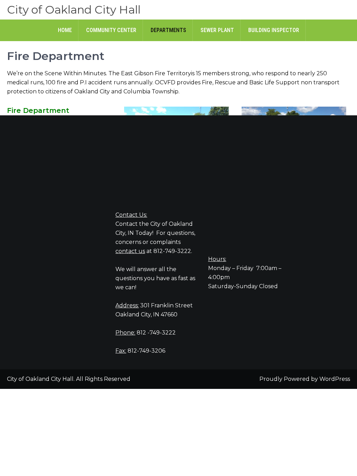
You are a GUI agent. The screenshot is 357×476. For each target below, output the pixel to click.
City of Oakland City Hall (73, 9)
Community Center (111, 30)
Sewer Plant (217, 30)
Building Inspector (273, 30)
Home (65, 30)
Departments (168, 30)
